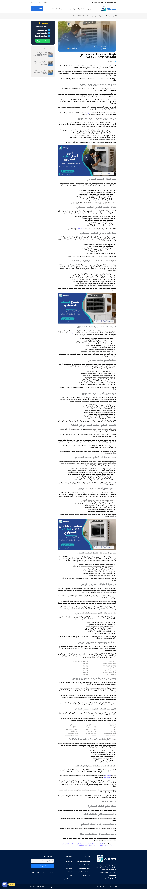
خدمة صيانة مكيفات (84, 864)
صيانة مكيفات (107, 16)
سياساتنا (60, 9)
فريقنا (74, 9)
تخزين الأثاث (86, 875)
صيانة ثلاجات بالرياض (84, 871)
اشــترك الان (42, 866)
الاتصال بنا (108, 775)
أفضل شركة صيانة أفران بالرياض (102, 845)
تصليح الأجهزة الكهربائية (83, 861)
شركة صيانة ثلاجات (81, 843)
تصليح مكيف (88, 112)
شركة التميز (107, 777)
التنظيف (79, 229)
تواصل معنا (68, 9)
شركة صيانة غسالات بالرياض (95, 843)
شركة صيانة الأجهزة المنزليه (84, 845)
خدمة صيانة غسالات (84, 868)
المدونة (54, 9)
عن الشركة (69, 861)
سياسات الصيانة (67, 879)
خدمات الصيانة (82, 9)
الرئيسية (90, 9)
